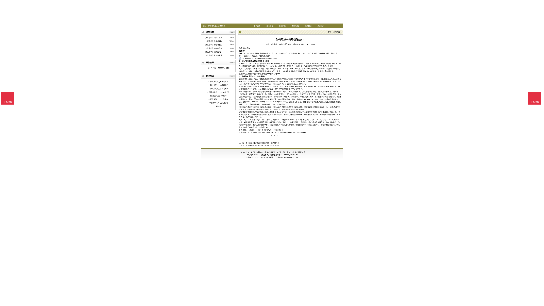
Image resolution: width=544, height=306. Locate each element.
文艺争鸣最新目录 (298, 152)
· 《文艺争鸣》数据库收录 (212, 55)
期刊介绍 (282, 26)
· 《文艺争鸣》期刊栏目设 (212, 38)
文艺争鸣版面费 (269, 152)
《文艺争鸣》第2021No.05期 (218, 68)
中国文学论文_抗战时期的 (218, 85)
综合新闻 (336, 32)
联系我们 (320, 26)
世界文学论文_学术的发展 (218, 89)
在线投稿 (308, 26)
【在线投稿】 (283, 44)
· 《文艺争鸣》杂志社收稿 (212, 45)
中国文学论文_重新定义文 (218, 82)
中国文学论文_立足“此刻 (218, 103)
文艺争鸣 (273, 44)
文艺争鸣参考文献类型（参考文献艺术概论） (263, 145)
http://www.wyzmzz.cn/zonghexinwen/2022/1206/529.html (284, 132)
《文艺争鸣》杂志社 (267, 155)
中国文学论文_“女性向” (218, 96)
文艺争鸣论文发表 (283, 152)
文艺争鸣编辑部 (257, 152)
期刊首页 (257, 26)
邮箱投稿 (295, 26)
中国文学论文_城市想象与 (218, 99)
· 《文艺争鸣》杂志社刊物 (212, 41)
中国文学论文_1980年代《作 (218, 92)
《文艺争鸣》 (252, 132)
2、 (240, 61)
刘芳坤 (218, 106)
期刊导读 (269, 26)
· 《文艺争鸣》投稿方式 (212, 52)
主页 (329, 32)
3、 (240, 76)
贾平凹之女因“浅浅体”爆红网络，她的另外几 (262, 143)
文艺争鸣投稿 (244, 152)
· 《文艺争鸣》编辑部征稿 (212, 48)
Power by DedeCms (290, 155)
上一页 (272, 136)
